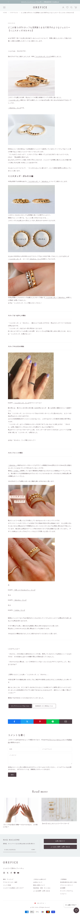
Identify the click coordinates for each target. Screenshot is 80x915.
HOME (5, 12)
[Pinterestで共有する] (40, 721)
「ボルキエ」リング (14, 108)
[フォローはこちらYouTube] (18, 873)
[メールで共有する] (65, 721)
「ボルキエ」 (44, 181)
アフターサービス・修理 (10, 882)
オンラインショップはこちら (20, 706)
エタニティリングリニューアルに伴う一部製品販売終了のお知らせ (40, 2)
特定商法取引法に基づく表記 (68, 882)
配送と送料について (39, 885)
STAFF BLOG (14, 12)
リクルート (63, 893)
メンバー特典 (7, 885)
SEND (33, 849)
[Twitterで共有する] (27, 721)
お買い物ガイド (60, 841)
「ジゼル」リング (19, 610)
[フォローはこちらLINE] (15, 873)
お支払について (37, 882)
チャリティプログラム (66, 891)
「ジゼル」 (16, 470)
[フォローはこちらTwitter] (8, 873)
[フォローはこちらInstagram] (4, 873)
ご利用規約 (63, 879)
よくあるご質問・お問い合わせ (60, 847)
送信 (12, 774)
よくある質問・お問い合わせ (41, 891)
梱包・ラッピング (8, 879)
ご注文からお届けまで (39, 879)
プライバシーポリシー (55, 739)
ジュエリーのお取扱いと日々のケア (13, 888)
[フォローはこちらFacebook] (11, 873)
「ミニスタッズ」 (14, 100)
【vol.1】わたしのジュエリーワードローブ (55, 823)
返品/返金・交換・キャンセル (41, 888)
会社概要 (62, 888)
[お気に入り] (76, 910)
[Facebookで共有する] (14, 721)
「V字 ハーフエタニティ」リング (24, 590)
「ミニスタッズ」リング (43, 56)
